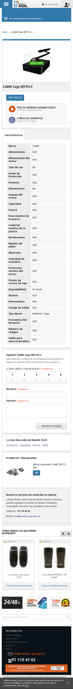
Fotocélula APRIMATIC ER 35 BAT (54, 576)
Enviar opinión (51, 426)
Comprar (36, 472)
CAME (45, 445)
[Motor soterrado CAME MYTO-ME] (17, 472)
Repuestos (25, 445)
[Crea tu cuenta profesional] (36, 668)
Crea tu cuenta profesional (19, 585)
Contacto (10, 645)
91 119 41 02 (51, 4)
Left (63, 534)
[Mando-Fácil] (21, 3)
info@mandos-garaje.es (26, 516)
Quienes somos (13, 635)
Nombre (17, 389)
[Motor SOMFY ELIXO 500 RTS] (54, 558)
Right (69, 534)
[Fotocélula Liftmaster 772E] (19, 558)
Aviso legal (11, 639)
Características (13, 135)
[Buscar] (68, 617)
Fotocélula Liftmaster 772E (18, 576)
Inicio (5, 32)
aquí (27, 686)
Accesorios (12, 445)
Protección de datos (16, 642)
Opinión (17, 400)
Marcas (36, 445)
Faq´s (8, 649)
